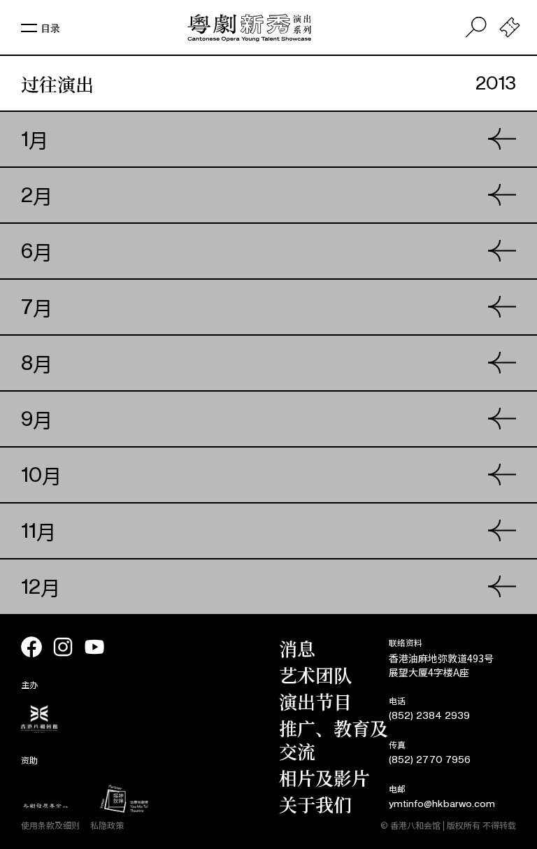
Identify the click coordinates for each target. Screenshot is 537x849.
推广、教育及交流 (333, 739)
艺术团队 (315, 674)
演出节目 (315, 701)
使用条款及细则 (50, 825)
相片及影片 (324, 777)
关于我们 (315, 803)
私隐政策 (107, 825)
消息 (297, 647)
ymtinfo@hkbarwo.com (442, 804)
